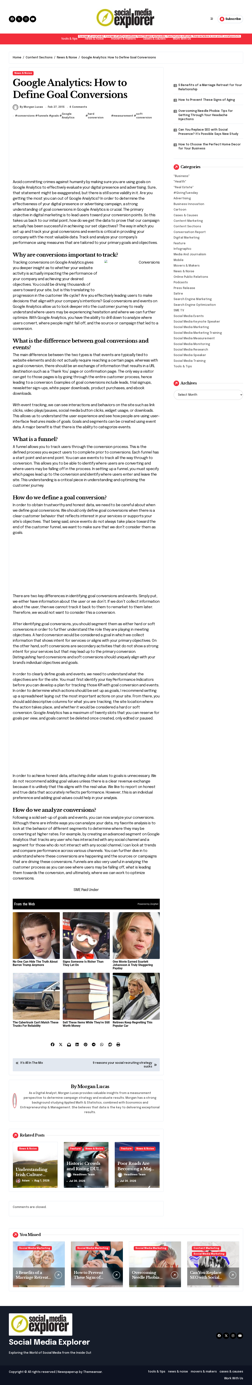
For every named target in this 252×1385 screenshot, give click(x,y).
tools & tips (71, 37)
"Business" (182, 176)
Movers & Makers (187, 265)
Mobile (179, 260)
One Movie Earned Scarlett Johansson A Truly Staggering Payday (133, 965)
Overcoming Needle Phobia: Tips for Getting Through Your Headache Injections (205, 115)
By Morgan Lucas (31, 107)
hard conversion (95, 116)
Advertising (182, 198)
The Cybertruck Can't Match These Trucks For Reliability (35, 1024)
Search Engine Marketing (193, 299)
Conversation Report (190, 232)
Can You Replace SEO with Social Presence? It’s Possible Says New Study (208, 131)
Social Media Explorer (49, 1342)
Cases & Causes (186, 215)
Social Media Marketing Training (198, 333)
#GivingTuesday (186, 193)
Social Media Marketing (191, 327)
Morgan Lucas (93, 1086)
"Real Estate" (184, 187)
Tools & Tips (183, 366)
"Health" (180, 181)
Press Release (184, 288)
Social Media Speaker (190, 355)
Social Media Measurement (194, 338)
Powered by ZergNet (148, 904)
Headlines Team (84, 1174)
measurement (123, 116)
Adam (26, 1180)
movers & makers (125, 37)
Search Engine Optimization (195, 305)
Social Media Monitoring (192, 344)
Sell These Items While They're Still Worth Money (86, 1024)
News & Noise (23, 73)
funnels (43, 116)
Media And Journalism (190, 254)
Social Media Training (190, 361)
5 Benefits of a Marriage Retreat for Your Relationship (210, 87)
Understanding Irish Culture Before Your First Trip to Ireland (33, 1177)
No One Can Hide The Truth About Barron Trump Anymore (35, 963)
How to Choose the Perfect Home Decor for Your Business (209, 146)
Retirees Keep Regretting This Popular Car (132, 1024)
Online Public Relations (191, 277)
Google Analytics (68, 116)
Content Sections (187, 226)
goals (55, 116)
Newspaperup (68, 1372)
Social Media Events (189, 316)
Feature (75, 1149)
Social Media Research (191, 349)
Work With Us (182, 38)
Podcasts (181, 282)
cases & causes (156, 37)
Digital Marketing (186, 237)
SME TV (179, 310)
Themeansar (92, 1372)
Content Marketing (188, 221)
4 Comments (78, 107)
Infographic (182, 249)
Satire (178, 293)
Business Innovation (189, 204)
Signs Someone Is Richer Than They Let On (83, 963)
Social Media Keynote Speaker (197, 321)
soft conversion (144, 116)
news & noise (96, 37)
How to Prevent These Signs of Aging (206, 99)
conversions (26, 116)
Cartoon (180, 209)
